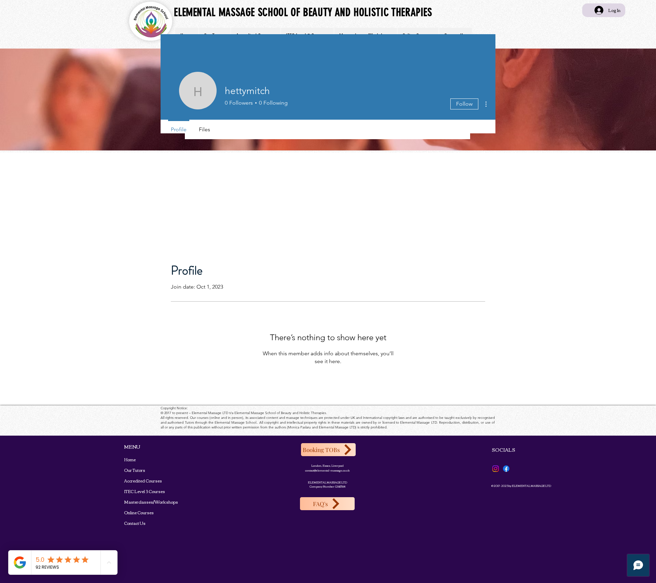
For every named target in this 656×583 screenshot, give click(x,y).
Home (130, 459)
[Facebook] (506, 468)
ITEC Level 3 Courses (135, 491)
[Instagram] (495, 468)
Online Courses (135, 512)
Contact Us (135, 523)
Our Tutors (134, 470)
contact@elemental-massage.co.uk (327, 470)
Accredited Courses (135, 481)
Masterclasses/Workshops (135, 502)
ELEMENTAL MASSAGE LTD (327, 482)
